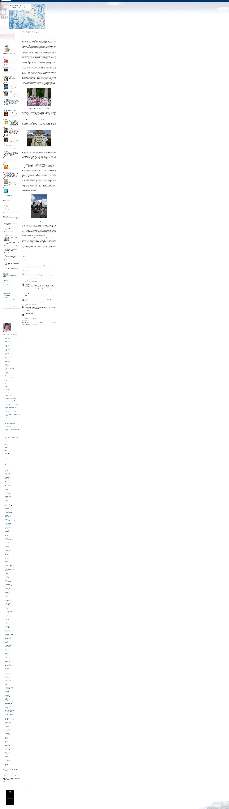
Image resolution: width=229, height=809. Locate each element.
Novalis (6, 666)
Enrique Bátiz (7, 550)
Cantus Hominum (8, 505)
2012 (5, 383)
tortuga (6, 750)
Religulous (7, 699)
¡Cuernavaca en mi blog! (7, 280)
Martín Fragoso (32, 180)
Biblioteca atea (7, 338)
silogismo (6, 727)
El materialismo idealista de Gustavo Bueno (11, 245)
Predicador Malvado (8, 687)
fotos (6, 572)
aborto (6, 474)
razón (6, 692)
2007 (5, 458)
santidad (6, 718)
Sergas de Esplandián (12, 112)
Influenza (6, 595)
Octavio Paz (7, 669)
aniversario (7, 480)
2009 (5, 388)
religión (6, 698)
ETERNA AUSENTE (12, 165)
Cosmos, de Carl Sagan (9, 343)
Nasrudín (6, 657)
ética (6, 561)
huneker (6, 591)
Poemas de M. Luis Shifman (9, 368)
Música (6, 654)
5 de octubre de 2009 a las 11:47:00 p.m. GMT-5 (31, 296)
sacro (6, 707)
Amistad (6, 478)
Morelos (6, 651)
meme (6, 635)
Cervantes (6, 509)
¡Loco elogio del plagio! (7, 284)
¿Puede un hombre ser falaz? (9, 420)
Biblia (6, 497)
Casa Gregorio (7, 341)
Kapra (6, 608)
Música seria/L (7, 365)
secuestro (6, 725)
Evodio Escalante (8, 562)
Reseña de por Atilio (9, 297)
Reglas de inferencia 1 (8, 252)
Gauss (6, 576)
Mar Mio (10, 84)
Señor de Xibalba (8, 371)
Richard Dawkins (8, 703)
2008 (5, 456)
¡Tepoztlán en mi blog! (6, 289)
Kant (6, 607)
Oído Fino (6, 119)
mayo (6, 448)
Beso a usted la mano (12, 137)
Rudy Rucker (7, 706)
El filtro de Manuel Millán (8, 195)
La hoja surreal (6, 178)
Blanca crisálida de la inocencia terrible (9, 301)
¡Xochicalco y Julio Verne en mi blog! (9, 286)
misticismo (7, 647)
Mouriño (6, 653)
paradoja (6, 675)
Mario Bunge (7, 629)
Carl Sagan (7, 507)
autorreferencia (7, 485)
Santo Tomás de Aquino (9, 719)
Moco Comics (6, 105)
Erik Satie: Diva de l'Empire (8, 231)
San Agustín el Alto (8, 708)
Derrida (6, 532)
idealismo (6, 592)
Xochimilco (7, 760)
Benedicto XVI (7, 493)
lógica (6, 622)
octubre (6, 392)
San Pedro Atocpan (8, 715)
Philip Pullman (7, 681)
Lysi (6, 623)
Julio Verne (7, 605)
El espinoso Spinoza (8, 417)
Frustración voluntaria (8, 76)
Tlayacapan (7, 746)
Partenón (6, 677)
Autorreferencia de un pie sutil (10, 401)
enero (6, 455)
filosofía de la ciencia (8, 569)
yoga (6, 763)
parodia (6, 676)
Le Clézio (6, 614)
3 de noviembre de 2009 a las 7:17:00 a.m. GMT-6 (31, 318)
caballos (6, 501)
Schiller (6, 721)
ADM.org (23, 263)
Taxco (6, 738)
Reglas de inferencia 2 (8, 424)
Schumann (7, 723)
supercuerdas (7, 733)
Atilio (6, 484)
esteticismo (7, 559)
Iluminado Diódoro (8, 358)
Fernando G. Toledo (8, 565)
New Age (6, 658)
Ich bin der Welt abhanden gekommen (11, 407)
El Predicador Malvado (8, 172)
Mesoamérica (7, 638)
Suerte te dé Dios (7, 418)
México (6, 642)
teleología (7, 740)
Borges (6, 499)
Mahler (6, 626)
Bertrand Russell (8, 496)
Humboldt (7, 588)
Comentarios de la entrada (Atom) (31, 324)
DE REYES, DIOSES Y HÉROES (9, 136)
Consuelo (6, 342)
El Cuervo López (8, 350)
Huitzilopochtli (7, 586)
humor (6, 589)
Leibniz (6, 615)
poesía (6, 684)
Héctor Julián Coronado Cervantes (27, 159)
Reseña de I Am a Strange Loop (10, 400)
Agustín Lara (7, 477)
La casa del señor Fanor (9, 362)
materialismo (7, 633)
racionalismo (7, 691)
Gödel (6, 578)
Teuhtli (6, 744)
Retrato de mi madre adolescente (10, 423)
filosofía (6, 568)
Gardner (6, 574)
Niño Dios (7, 664)
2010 (5, 386)
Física (6, 570)
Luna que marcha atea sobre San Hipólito (9, 299)
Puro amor (7, 688)
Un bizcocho (7, 372)
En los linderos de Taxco (9, 421)
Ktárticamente (7, 361)
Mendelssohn (7, 637)
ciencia (6, 513)
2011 (5, 384)
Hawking (6, 582)
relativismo (7, 696)
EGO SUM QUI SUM (7, 58)
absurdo (6, 475)
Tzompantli (7, 752)
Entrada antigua (53, 322)
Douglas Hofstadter (8, 539)
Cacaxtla (6, 504)
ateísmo (34, 266)
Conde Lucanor (7, 523)
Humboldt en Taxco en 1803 (13, 237)
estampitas (7, 557)
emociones (7, 546)
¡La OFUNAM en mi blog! (7, 291)
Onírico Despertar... (11, 188)
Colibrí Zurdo (24, 256)
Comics (6, 519)
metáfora (6, 639)
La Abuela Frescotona (8, 145)
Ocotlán (6, 668)
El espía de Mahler (8, 352)
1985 (6, 470)
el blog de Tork (38, 112)
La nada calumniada (7, 259)
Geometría (7, 577)
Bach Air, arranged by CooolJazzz (10, 398)
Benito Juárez (38, 266)
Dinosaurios (7, 536)
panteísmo (7, 673)
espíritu (6, 555)
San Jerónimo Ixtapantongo (9, 710)
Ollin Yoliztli (7, 670)
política (6, 685)
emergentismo (7, 545)
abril (6, 450)
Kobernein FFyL (8, 360)
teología (6, 741)
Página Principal (39, 322)
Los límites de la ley (8, 395)
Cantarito (5, 106)
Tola (6, 748)
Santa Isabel (7, 717)
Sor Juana (6, 730)
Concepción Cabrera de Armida (10, 520)
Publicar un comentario (25, 320)
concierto (6, 521)
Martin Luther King (8, 630)
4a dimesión (7, 473)
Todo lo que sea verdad (8, 67)
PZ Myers (6, 689)
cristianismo (7, 526)
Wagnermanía (7, 373)
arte (5, 481)
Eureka (6, 357)
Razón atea (7, 369)
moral (6, 650)
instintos (6, 596)
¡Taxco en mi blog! (6, 282)
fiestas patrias (7, 566)
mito (6, 649)
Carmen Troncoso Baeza (8, 83)
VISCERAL (6, 164)
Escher (6, 553)
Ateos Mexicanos (25, 259)
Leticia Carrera (7, 616)
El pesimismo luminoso (9, 354)
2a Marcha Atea (7, 439)
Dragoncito (7, 540)
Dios (6, 538)
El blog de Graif (7, 349)
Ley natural (7, 618)
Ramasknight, (26, 180)
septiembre (7, 442)
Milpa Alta (7, 646)
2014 (5, 380)
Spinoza (6, 731)
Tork (22, 251)
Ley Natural (7, 403)
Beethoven (7, 492)
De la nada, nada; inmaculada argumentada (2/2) (10, 304)
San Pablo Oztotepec (8, 714)
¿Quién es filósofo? (8, 396)
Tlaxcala (6, 745)
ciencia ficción (7, 515)
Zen (6, 765)
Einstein (6, 542)
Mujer (6, 364)
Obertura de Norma (7, 152)
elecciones (7, 543)
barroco (6, 490)
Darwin (43, 266)
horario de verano (8, 585)
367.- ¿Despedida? (11, 92)
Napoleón (6, 656)
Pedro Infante (7, 680)
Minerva (26, 272)
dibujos (6, 535)
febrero (6, 453)
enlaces (6, 547)
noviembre (7, 390)
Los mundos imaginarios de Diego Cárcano (10, 111)
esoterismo (7, 554)
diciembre (6, 389)
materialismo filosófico (9, 634)
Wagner (6, 756)
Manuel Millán (7, 627)
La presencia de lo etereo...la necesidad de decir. (11, 187)
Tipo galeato (7, 440)
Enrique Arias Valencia (49, 266)
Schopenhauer (7, 722)
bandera (6, 488)
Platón (6, 683)
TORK (26, 305)
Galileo (6, 573)
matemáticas (7, 631)
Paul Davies (7, 679)
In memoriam (7, 593)
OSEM (6, 672)
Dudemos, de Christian (9, 346)
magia (6, 624)
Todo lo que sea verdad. (6, 783)
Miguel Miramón (8, 645)
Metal (6, 641)
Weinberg (6, 757)
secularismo (7, 726)
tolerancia (6, 749)
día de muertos (7, 534)
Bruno (6, 500)
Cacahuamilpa (7, 503)
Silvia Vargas (7, 729)
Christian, (37, 181)
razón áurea (7, 695)
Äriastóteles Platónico (18, 5)
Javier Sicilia (7, 600)
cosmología (7, 524)
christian (6, 511)
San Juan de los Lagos (8, 711)
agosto (6, 444)
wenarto (6, 759)
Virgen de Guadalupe (8, 754)
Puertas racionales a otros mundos (10, 393)
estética (6, 558)
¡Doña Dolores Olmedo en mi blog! (8, 306)
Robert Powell (7, 704)
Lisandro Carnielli (8, 620)
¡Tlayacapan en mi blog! (7, 295)
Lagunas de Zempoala (8, 611)
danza (6, 528)
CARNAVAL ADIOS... (7, 146)
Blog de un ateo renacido (8, 91)
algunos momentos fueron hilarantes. (39, 235)
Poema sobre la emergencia (9, 427)
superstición (7, 734)
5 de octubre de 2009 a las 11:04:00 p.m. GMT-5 (31, 281)
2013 (5, 381)
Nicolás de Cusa (7, 660)
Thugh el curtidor (6, 173)
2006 (5, 460)
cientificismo (7, 516)
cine (6, 517)
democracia (7, 531)
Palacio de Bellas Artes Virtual (10, 366)
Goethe (6, 580)
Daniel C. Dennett (8, 527)
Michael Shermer (8, 643)
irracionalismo (7, 597)
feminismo (7, 564)
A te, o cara (6, 151)
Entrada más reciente (25, 322)
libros (6, 619)
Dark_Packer (7, 345)
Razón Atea (6, 127)
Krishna (6, 610)
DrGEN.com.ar (6, 99)
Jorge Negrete (7, 603)
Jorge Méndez (7, 601)
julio (6, 445)
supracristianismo (8, 735)
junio (6, 447)
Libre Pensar (24, 254)
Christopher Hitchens (8, 512)
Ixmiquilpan (7, 599)
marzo (6, 451)
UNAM (6, 753)
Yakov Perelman (7, 761)
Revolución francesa (8, 702)
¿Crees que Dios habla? (9, 375)
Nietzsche (6, 661)
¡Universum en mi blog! (6, 293)
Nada (5, 158)
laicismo (6, 612)
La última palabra (11, 77)
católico (6, 508)
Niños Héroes (7, 665)
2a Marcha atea (29, 266)
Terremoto (7, 742)
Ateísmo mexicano (25, 261)
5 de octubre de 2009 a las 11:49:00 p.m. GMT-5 (31, 304)
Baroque (6, 489)
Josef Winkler (7, 604)
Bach (6, 486)
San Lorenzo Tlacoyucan (9, 712)
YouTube (6, 764)
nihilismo (6, 662)
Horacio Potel (7, 584)
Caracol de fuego (7, 157)
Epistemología (7, 551)
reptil (6, 700)
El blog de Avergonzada (9, 348)
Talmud (6, 737)
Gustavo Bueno (7, 581)
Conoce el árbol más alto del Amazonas (10, 100)
